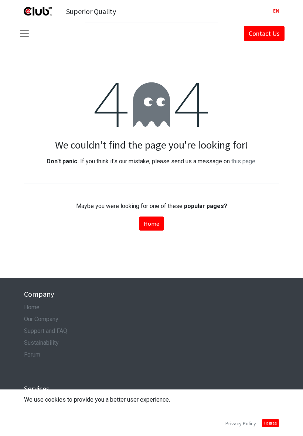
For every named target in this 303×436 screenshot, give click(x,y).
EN (276, 11)
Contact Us (264, 33)
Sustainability (41, 342)
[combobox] (276, 11)
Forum (32, 354)
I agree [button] (270, 423)
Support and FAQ (45, 330)
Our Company (41, 319)
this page (243, 161)
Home (151, 223)
